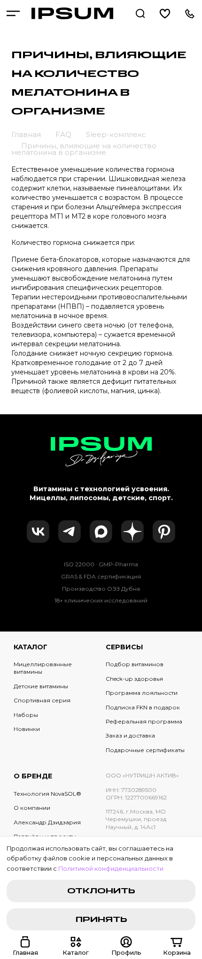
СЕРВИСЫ (124, 647)
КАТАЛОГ (30, 647)
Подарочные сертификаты (145, 750)
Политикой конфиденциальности (110, 868)
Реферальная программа (144, 721)
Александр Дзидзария (47, 822)
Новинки (27, 728)
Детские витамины (41, 686)
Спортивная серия (42, 700)
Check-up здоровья (134, 678)
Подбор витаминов (134, 664)
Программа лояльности (142, 692)
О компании (32, 807)
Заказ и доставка (130, 735)
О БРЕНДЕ (33, 776)
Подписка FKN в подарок (143, 707)
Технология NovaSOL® (47, 793)
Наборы (26, 714)
